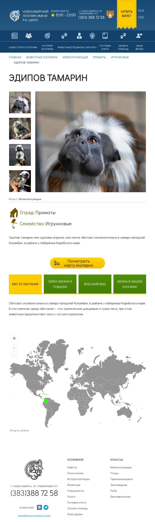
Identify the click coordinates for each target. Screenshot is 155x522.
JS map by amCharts (19, 430)
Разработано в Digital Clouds (34, 515)
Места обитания (25, 284)
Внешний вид (95, 284)
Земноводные (118, 485)
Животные (73, 485)
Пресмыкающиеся (121, 479)
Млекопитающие (121, 467)
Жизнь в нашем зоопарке (129, 284)
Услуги (71, 496)
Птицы (114, 473)
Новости (72, 467)
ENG (141, 17)
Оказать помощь (77, 508)
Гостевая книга (76, 502)
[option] (20, 102)
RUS (141, 10)
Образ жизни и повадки (60, 284)
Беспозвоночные (120, 496)
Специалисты (75, 491)
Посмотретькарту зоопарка (78, 263)
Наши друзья (75, 514)
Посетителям (75, 473)
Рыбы (113, 491)
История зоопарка (78, 479)
